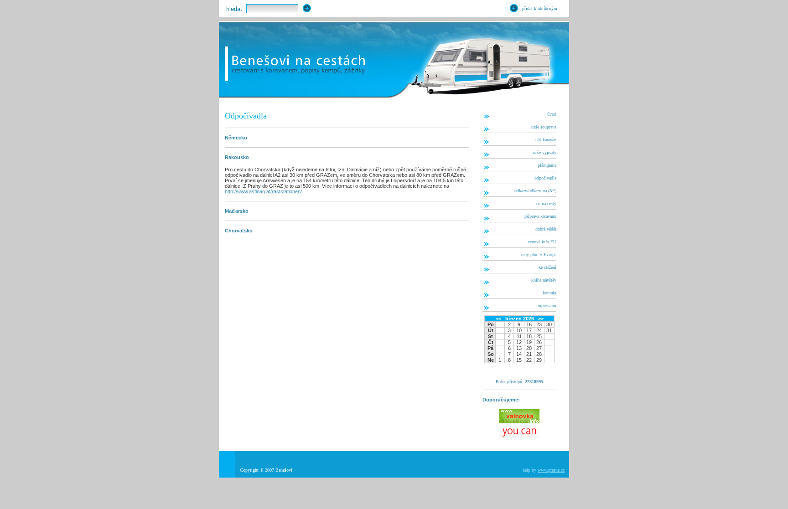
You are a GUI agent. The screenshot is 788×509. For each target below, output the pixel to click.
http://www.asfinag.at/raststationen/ (263, 191)
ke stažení (547, 267)
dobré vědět (545, 228)
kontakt (549, 292)
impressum (546, 305)
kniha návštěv (543, 280)
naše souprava (543, 126)
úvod (551, 114)
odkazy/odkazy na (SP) (535, 190)
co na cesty (546, 203)
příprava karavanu (540, 216)
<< (498, 318)
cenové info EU (542, 241)
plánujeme (547, 165)
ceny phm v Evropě (538, 254)
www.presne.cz (551, 470)
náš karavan (545, 139)
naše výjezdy (544, 152)
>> (541, 318)
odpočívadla (545, 177)
